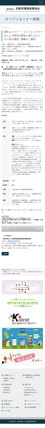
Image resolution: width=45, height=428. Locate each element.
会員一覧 (28, 384)
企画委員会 (6, 387)
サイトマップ (31, 401)
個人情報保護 (31, 407)
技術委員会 (6, 392)
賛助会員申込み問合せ (30, 392)
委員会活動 (7, 384)
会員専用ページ (28, 395)
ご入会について (28, 387)
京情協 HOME (6, 270)
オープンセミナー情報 (18, 270)
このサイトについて (34, 404)
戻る (5, 254)
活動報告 (6, 380)
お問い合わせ (8, 401)
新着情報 (7, 404)
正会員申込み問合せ (30, 390)
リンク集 (7, 410)
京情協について (9, 375)
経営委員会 (6, 390)
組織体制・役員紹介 (9, 378)
